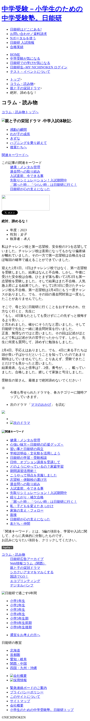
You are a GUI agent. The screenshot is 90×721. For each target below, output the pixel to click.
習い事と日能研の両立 (27, 449)
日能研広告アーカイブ (27, 559)
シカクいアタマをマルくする (32, 572)
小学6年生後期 (21, 627)
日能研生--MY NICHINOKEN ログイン (38, 67)
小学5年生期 (19, 618)
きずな (15, 138)
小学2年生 (17, 605)
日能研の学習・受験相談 (28, 457)
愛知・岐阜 (18, 659)
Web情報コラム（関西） (28, 563)
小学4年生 (17, 614)
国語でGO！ (19, 576)
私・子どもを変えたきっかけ (32, 506)
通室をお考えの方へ (25, 635)
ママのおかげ (41, 404)
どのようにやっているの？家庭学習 (37, 466)
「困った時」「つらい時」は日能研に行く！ (43, 184)
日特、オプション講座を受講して (35, 462)
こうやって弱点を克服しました (33, 475)
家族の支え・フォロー (27, 510)
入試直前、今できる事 (27, 176)
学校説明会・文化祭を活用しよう (35, 453)
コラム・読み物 (21, 84)
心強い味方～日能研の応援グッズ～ (37, 444)
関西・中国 (18, 663)
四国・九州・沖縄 (23, 668)
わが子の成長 (20, 134)
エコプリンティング (25, 581)
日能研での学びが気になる (30, 63)
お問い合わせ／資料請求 (28, 34)
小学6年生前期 (21, 623)
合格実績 (16, 47)
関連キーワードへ (15, 155)
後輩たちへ (18, 147)
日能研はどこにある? (26, 29)
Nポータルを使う (23, 38)
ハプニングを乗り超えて (28, 143)
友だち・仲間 (20, 523)
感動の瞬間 (18, 129)
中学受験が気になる (25, 58)
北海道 (15, 650)
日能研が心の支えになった (30, 189)
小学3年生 (17, 609)
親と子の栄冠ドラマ (25, 88)
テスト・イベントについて (30, 71)
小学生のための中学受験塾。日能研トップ (42, 710)
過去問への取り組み (25, 171)
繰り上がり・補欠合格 (27, 497)
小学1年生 (17, 601)
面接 (13, 515)
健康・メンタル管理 (25, 167)
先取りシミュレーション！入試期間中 (38, 180)
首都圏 (15, 655)
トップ (15, 79)
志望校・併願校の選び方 (28, 479)
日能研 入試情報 (22, 42)
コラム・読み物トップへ (20, 112)
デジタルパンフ (21, 585)
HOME (15, 54)
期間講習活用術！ (23, 471)
